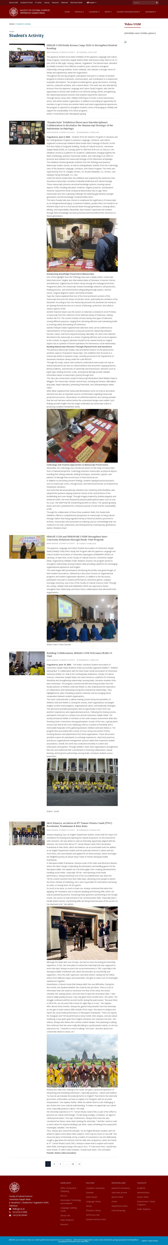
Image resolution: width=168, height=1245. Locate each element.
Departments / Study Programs (146, 1203)
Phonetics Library (93, 1210)
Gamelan (90, 1192)
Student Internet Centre (96, 1219)
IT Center (38, 2)
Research (55, 2)
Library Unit (65, 1215)
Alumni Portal (117, 1197)
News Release (52, 52)
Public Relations (67, 1220)
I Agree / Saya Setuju (149, 1240)
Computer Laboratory (95, 1188)
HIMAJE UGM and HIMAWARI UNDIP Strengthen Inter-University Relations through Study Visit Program (77, 538)
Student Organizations (128, 12)
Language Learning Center (68, 1209)
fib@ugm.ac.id (18, 1209)
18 (73, 1164)
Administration (143, 1192)
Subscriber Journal (119, 1192)
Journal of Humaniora (121, 1188)
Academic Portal (26, 2)
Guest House (91, 1197)
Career (114, 1201)
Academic (93, 12)
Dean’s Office (143, 1197)
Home (67, 12)
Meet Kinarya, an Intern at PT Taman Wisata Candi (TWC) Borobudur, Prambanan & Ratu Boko (79, 825)
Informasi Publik (76, 2)
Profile (78, 12)
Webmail (64, 2)
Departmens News (120, 1206)
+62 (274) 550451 (20, 1215)
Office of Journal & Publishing (68, 1189)
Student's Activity (67, 52)
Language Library (93, 1201)
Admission (150, 12)
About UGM (13, 2)
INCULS (63, 1195)
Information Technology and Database (70, 1202)
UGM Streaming (118, 1210)
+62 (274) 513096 (19, 1212)
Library (46, 2)
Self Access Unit (92, 1215)
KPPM (107, 12)
